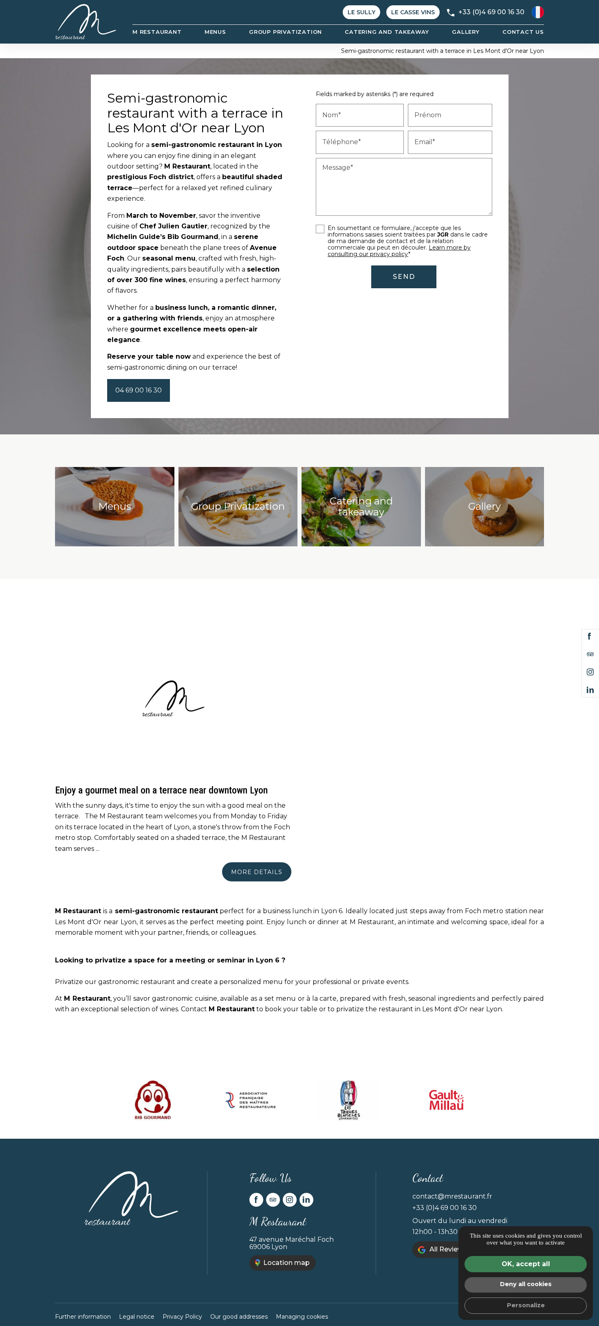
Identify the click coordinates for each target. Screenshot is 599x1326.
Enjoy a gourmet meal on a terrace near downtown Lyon (161, 790)
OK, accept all (526, 1264)
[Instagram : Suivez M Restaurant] (590, 672)
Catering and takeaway (387, 31)
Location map (286, 1263)
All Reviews (448, 1249)
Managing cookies (302, 1316)
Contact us (523, 31)
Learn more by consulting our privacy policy (399, 251)
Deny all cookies (526, 1284)
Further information (83, 1316)
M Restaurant (157, 31)
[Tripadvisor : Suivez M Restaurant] (590, 654)
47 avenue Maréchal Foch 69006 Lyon (291, 1243)
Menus (215, 31)
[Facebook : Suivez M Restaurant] (590, 636)
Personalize (526, 1305)
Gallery (466, 31)
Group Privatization (285, 31)
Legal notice (136, 1316)
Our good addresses (239, 1316)
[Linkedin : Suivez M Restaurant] (590, 690)
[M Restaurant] (85, 21)
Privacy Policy (182, 1316)
